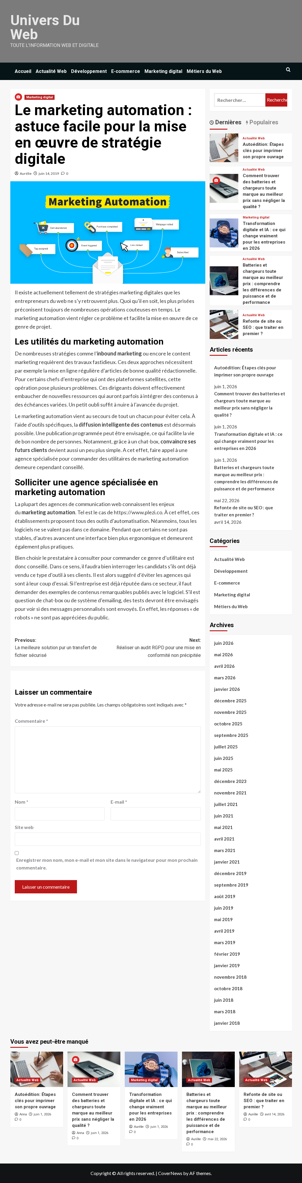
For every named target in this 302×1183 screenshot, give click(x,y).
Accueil (23, 71)
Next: (158, 647)
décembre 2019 (230, 873)
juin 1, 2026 (42, 1114)
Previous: (56, 647)
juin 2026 (223, 643)
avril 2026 (224, 666)
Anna (23, 1114)
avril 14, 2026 (274, 1114)
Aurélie (26, 173)
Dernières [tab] (228, 122)
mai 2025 (223, 769)
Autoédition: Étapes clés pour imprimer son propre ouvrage (263, 150)
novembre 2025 (230, 712)
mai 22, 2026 (217, 1139)
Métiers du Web (204, 71)
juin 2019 (223, 907)
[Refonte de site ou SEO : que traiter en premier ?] (224, 324)
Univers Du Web (45, 27)
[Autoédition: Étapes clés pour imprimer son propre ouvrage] (224, 147)
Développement (89, 71)
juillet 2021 (226, 804)
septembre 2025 (231, 735)
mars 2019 (224, 942)
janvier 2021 (227, 861)
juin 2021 (223, 815)
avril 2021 (224, 838)
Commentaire (31, 721)
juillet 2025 (226, 746)
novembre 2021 (230, 792)
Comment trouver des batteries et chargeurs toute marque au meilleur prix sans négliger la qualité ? (249, 404)
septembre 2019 (231, 884)
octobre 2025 (228, 723)
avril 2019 (224, 931)
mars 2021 (224, 850)
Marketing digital (163, 71)
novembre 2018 (230, 977)
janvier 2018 (227, 1023)
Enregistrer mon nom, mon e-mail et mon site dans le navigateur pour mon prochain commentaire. (107, 863)
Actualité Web (51, 71)
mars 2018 (224, 1011)
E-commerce (125, 71)
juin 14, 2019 (49, 173)
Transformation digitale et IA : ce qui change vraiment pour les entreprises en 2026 (264, 236)
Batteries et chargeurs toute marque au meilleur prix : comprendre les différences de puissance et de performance (263, 283)
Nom (21, 802)
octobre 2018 (228, 988)
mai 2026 (223, 654)
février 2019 (227, 954)
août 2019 (224, 896)
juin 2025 (223, 758)
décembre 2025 (230, 700)
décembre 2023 (230, 781)
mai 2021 (223, 827)
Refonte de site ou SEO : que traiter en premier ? (263, 327)
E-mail (119, 802)
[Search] (288, 70)
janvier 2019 (227, 965)
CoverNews (170, 1173)
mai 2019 (223, 919)
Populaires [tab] (263, 122)
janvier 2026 (227, 689)
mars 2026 (224, 677)
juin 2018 (223, 1000)
